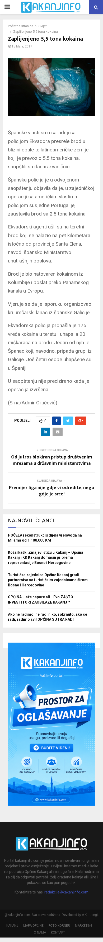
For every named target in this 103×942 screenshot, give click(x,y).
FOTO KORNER (59, 925)
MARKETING (83, 925)
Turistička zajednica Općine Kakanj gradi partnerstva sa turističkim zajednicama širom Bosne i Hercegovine (48, 580)
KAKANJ (12, 925)
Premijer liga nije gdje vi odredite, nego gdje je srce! (51, 491)
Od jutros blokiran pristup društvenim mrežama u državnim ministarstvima (51, 460)
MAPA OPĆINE (33, 925)
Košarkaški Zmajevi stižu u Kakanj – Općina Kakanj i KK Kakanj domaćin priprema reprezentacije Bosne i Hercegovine (45, 557)
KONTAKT (58, 932)
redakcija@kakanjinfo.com (66, 892)
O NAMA (40, 932)
